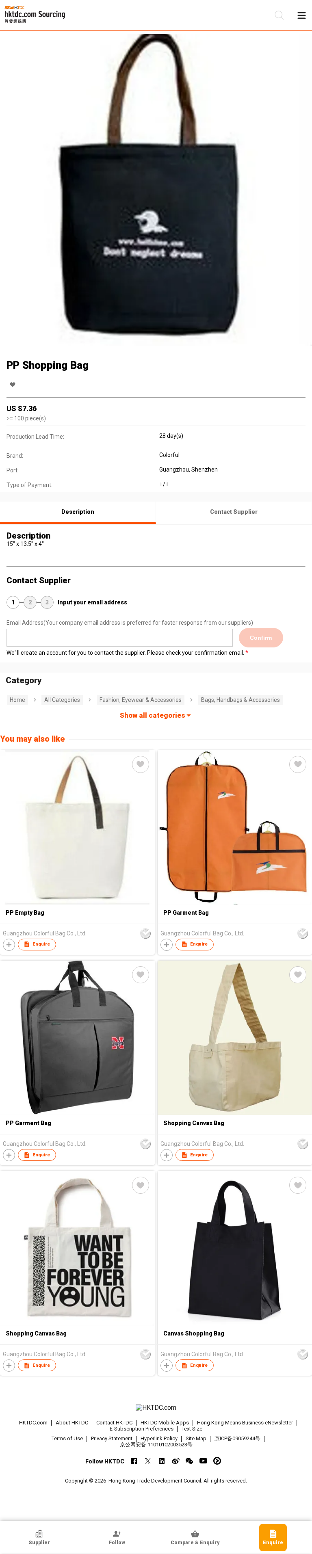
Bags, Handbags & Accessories (240, 700)
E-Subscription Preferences (141, 1429)
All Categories (62, 700)
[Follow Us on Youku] (217, 1461)
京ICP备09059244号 (237, 1438)
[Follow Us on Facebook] (134, 1461)
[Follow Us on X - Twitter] (148, 1461)
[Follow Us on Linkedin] (162, 1461)
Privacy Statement (111, 1438)
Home (17, 700)
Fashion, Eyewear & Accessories (141, 700)
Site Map (196, 1438)
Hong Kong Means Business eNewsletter (245, 1423)
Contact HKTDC (114, 1423)
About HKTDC (72, 1423)
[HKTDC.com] (156, 1407)
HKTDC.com (33, 1423)
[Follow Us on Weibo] (176, 1461)
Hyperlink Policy (159, 1438)
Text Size (192, 1429)
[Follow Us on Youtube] (203, 1461)
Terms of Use (67, 1438)
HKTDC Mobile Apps (165, 1423)
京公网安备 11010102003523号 (156, 1444)
